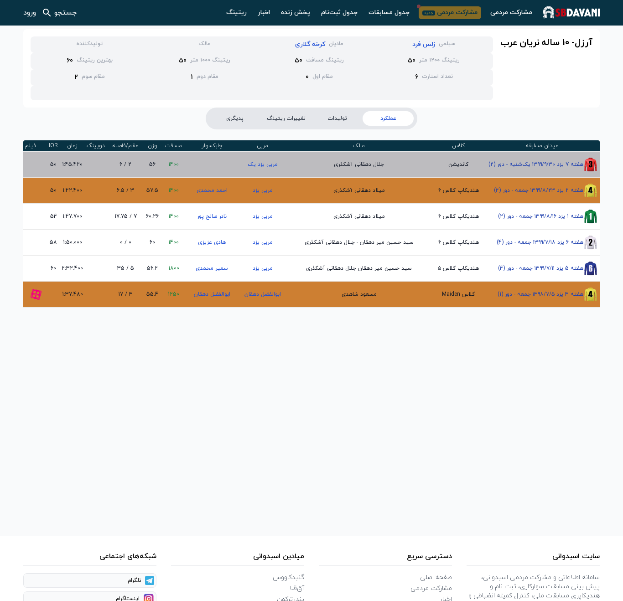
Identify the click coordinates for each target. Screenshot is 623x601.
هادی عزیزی (212, 242)
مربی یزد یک (263, 164)
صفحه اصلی (436, 577)
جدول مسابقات (389, 12)
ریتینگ (236, 12)
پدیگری (235, 118)
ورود (29, 13)
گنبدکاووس (288, 577)
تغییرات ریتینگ (286, 118)
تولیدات (337, 118)
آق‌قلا (297, 588)
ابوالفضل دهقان (262, 294)
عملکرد (388, 118)
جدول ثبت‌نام (339, 12)
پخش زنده (295, 12)
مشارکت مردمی (511, 12)
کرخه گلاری (310, 44)
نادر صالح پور (212, 216)
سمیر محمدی (212, 268)
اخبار (264, 12)
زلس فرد (423, 44)
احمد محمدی (212, 190)
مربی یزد (263, 190)
